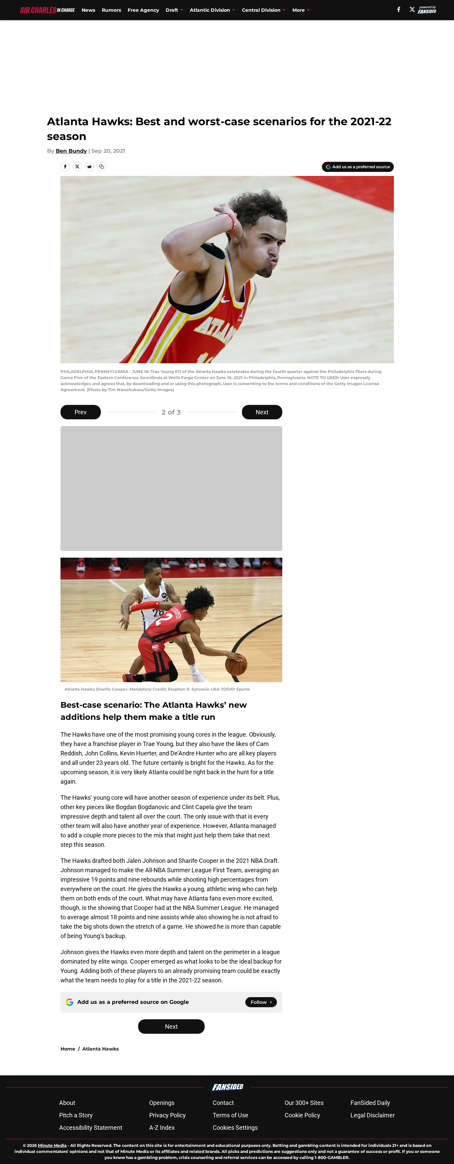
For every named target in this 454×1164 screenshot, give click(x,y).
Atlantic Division (210, 10)
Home (67, 1049)
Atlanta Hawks (100, 1049)
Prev (81, 412)
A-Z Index (162, 1127)
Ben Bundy (71, 151)
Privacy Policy (167, 1115)
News (88, 10)
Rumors (111, 10)
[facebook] (398, 9)
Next (262, 412)
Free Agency (143, 10)
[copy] (101, 166)
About (67, 1102)
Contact (223, 1102)
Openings (161, 1102)
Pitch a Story (76, 1115)
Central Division (261, 10)
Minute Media (52, 1145)
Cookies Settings (235, 1127)
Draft (172, 10)
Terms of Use (230, 1115)
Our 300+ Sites (304, 1102)
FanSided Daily (370, 1102)
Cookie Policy (302, 1115)
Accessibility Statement (90, 1127)
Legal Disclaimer (372, 1115)
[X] (412, 9)
